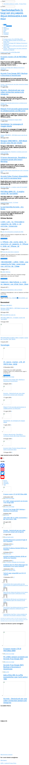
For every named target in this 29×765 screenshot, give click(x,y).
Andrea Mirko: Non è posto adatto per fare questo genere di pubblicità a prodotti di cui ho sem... (15, 585)
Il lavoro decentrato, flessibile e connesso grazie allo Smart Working (14, 160)
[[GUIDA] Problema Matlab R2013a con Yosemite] (7, 545)
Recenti (5, 480)
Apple (4, 27)
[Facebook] (14, 465)
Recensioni (6, 32)
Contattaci (6, 34)
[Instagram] (14, 469)
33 (20, 298)
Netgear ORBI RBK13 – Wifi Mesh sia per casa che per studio (14, 142)
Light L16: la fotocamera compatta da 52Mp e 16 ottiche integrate (12, 224)
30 (16, 298)
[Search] (1, 1)
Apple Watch (3, 620)
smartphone (8, 618)
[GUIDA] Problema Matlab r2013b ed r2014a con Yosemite (14, 557)
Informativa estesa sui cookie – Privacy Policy (14, 4)
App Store (26, 619)
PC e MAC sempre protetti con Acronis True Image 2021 (15, 658)
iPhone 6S (24, 618)
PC (14, 618)
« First (9, 298)
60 (24, 298)
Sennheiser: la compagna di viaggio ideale (12, 125)
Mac (17, 618)
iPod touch (20, 618)
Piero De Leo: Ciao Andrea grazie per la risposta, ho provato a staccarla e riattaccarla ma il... (15, 608)
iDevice (17, 619)
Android (10, 620)
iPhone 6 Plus (3, 619)
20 (13, 298)
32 (18, 298)
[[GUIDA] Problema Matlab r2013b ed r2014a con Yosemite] (7, 553)
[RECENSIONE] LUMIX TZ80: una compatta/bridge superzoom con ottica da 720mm (14, 264)
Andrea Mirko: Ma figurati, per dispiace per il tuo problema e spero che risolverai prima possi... (14, 600)
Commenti (6, 483)
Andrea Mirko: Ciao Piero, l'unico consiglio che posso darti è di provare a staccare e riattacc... (15, 615)
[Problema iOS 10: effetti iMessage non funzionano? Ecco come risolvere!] (14, 562)
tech (5, 618)
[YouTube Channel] (14, 477)
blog (23, 619)
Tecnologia (6, 28)
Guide (4, 30)
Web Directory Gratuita (6, 754)
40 (22, 298)
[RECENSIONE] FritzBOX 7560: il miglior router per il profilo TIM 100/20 (14, 338)
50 (23, 298)
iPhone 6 (7, 619)
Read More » (4, 238)
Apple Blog (9, 26)
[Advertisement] (14, 737)
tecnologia (2, 618)
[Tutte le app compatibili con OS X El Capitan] (9, 570)
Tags (4, 484)
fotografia (20, 619)
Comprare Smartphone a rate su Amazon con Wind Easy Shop (14, 283)
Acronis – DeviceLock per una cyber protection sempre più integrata (12, 92)
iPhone (10, 619)
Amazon (13, 620)
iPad (13, 619)
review (12, 618)
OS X (16, 618)
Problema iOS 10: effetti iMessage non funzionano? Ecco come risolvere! (15, 565)
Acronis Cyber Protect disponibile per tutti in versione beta (14, 177)
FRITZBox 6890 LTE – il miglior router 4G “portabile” (12, 193)
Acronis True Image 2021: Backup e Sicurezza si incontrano (14, 74)
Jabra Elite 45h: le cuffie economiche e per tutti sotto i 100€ (15, 518)
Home (4, 24)
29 (15, 298)
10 (12, 298)
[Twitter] (14, 473)
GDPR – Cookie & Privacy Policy (8, 763)
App (4, 31)
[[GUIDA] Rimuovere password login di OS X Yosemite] (8, 537)
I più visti (5, 482)
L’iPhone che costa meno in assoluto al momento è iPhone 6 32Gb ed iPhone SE (14, 244)
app (8, 620)
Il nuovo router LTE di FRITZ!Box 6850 (13, 39)
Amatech (21, 620)
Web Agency (4, 760)
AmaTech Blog (17, 620)
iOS (14, 619)
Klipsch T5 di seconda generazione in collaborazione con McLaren (14, 110)
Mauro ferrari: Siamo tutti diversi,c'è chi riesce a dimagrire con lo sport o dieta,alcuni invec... (15, 593)
